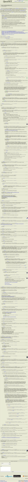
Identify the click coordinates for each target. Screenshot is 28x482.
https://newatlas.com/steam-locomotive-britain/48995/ (11, 282)
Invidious (6, 18)
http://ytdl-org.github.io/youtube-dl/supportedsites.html (7, 296)
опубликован (17, 8)
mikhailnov (3, 366)
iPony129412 (4, 455)
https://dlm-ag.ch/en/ (7, 283)
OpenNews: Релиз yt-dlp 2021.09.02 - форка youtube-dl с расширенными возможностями (13, 32)
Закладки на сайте (2, 480)
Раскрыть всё (24, 41)
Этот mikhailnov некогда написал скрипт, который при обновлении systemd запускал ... (16, 419)
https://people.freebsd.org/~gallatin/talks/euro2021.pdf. (11, 130)
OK (2, 427)
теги (21, 1)
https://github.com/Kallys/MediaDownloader (11, 312)
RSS (26, 41)
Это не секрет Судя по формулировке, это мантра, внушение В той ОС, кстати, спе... (16, 410)
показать (25, 265)
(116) (4, 41)
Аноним (7, 62)
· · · (11, 103)
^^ (13, 138)
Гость (7, 141)
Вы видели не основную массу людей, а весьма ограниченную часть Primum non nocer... (16, 416)
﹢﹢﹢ (10, 103)
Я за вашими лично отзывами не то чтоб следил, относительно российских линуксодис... (16, 413)
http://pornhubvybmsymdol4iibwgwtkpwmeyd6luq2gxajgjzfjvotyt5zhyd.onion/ (10, 437)
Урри (5, 52)
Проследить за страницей (3, 481)
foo (2, 429)
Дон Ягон (9, 36)
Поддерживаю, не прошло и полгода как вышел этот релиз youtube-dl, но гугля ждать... (14, 183)
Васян (3, 180)
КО (4, 311)
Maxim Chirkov (26, 480)
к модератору (16, 52)
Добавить (20, 481)
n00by (9, 409)
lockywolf (6, 271)
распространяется (22, 10)
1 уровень (17, 41)
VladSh (3, 308)
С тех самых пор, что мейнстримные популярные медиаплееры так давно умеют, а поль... (17, 407)
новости (16, 1)
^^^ (11, 52)
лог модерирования (26, 459)
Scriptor (4, 161)
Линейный (20, 41)
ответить (13, 52)
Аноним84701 (4, 292)
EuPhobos (3, 449)
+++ (17, 1)
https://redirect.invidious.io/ (8, 337)
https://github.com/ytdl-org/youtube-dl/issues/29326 (13, 192)
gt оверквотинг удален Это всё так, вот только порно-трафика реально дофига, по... (15, 150)
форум (19, 1)
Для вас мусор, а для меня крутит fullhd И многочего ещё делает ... (16, 267)
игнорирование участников (21, 459)
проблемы (3, 15)
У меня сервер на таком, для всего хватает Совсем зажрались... (16, 265)
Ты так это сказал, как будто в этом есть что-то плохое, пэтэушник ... (15, 77)
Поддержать (22, 481)
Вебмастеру (26, 481)
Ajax (15, 41)
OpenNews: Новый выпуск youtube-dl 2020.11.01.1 (8, 34)
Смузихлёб (4, 348)
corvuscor (3, 362)
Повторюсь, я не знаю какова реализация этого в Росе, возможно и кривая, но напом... (16, 422)
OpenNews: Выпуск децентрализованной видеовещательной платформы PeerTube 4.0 (12, 31)
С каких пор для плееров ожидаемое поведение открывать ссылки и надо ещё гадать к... (16, 404)
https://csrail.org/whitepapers (8, 284)
